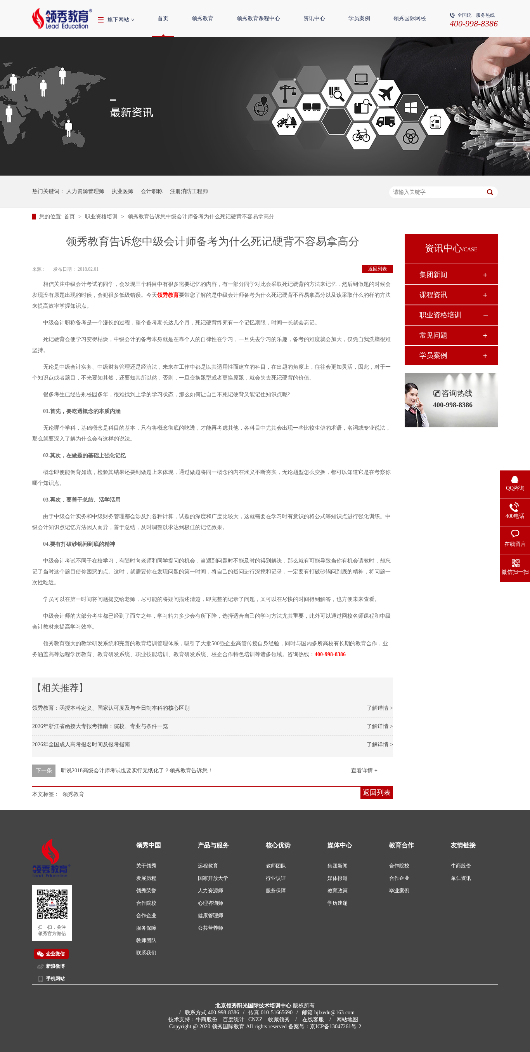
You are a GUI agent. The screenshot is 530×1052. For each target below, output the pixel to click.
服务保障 (146, 928)
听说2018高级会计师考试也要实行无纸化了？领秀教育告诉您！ (137, 770)
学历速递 (337, 903)
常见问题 (433, 335)
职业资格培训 (102, 216)
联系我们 (146, 953)
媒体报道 (337, 878)
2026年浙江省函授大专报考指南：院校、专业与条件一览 (100, 726)
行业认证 (276, 878)
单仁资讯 (461, 878)
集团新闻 (433, 275)
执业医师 (122, 191)
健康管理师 (210, 915)
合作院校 (146, 903)
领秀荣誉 (146, 891)
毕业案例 (399, 891)
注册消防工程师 (189, 191)
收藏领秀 (279, 1019)
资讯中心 (314, 18)
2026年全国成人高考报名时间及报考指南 (81, 744)
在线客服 (313, 1019)
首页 (163, 18)
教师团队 (146, 940)
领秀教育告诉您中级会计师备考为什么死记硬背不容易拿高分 (201, 216)
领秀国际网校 (409, 18)
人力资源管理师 (85, 191)
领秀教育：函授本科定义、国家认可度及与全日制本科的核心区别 (111, 708)
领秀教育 (202, 18)
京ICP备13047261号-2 (335, 1026)
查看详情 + (364, 770)
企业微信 (55, 953)
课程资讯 (433, 295)
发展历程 (146, 878)
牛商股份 (461, 866)
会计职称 (152, 191)
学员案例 (359, 18)
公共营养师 (210, 928)
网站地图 (347, 1019)
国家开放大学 (213, 878)
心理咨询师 (210, 903)
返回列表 (377, 269)
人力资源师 (210, 891)
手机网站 (55, 978)
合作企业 (146, 915)
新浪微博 (55, 966)
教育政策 (337, 891)
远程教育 (208, 866)
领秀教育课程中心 (258, 18)
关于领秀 (146, 866)
